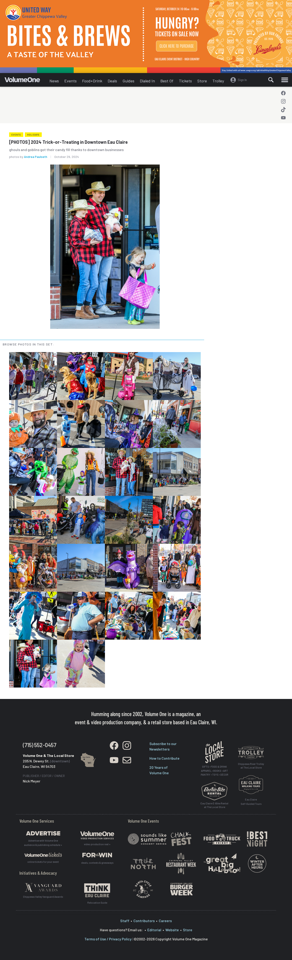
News (54, 80)
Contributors (144, 920)
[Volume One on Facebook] (283, 93)
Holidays (33, 134)
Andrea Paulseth (35, 157)
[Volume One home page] (26, 81)
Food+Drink (92, 80)
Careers (165, 920)
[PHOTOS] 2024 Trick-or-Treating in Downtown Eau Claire (68, 142)
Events (70, 80)
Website (172, 930)
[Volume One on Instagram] (283, 101)
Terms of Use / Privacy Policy (108, 939)
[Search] (271, 80)
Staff (124, 920)
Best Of (166, 80)
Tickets (185, 80)
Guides (128, 80)
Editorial (154, 930)
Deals (112, 80)
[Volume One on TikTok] (283, 109)
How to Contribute (164, 758)
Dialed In (147, 80)
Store (202, 80)
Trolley (218, 80)
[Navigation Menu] (284, 80)
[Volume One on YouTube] (283, 118)
